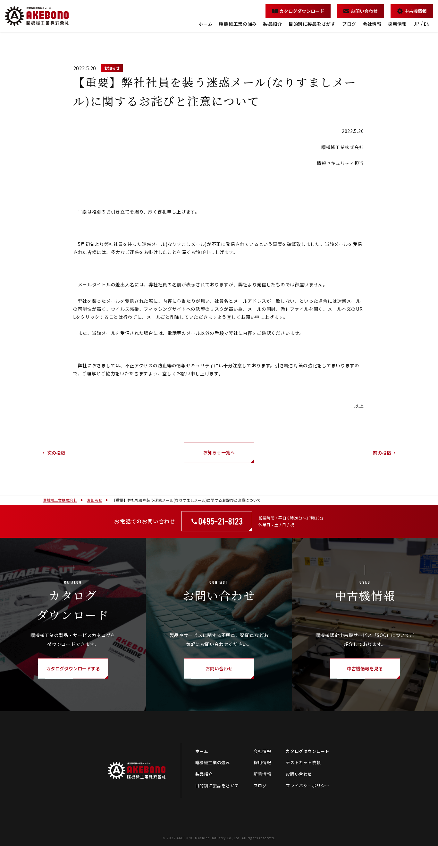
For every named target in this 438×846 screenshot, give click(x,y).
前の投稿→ (384, 452)
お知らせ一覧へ (219, 452)
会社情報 (372, 24)
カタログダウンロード (301, 11)
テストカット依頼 (303, 762)
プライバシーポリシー (308, 785)
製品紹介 (272, 24)
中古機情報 (415, 11)
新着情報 (262, 774)
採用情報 (397, 24)
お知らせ (112, 68)
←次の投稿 (54, 452)
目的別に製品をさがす (312, 24)
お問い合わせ (364, 11)
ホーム (205, 24)
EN (427, 24)
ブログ (349, 24)
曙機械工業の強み (238, 24)
